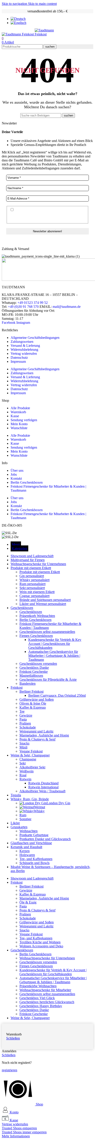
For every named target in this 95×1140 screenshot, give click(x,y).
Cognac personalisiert (34, 596)
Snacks (24, 743)
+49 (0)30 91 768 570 (23, 306)
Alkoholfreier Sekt (32, 767)
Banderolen (27, 683)
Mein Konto (19, 424)
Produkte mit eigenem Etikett (39, 572)
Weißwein (26, 771)
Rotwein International (43, 787)
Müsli (23, 747)
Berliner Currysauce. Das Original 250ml (57, 695)
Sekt (22, 763)
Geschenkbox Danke (34, 667)
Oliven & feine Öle (32, 703)
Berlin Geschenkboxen (27, 482)
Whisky (39, 811)
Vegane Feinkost (31, 751)
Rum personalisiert (32, 584)
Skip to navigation (15, 4)
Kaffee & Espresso (32, 707)
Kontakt (16, 478)
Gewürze (25, 715)
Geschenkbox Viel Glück (37, 998)
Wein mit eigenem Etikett (37, 592)
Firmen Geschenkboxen (36, 636)
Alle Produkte (20, 408)
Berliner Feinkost (31, 691)
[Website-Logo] (18, 34)
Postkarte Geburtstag (33, 835)
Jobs (14, 474)
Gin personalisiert (31, 576)
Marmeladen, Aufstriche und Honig (44, 735)
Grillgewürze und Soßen (36, 699)
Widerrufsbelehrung (24, 349)
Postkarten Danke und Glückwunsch (45, 839)
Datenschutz (19, 357)
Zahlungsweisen (22, 341)
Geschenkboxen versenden (38, 663)
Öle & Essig (27, 902)
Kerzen (24, 851)
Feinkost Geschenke (33, 671)
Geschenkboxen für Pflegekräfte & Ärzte (48, 679)
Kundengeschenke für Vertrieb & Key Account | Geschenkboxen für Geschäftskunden (54, 643)
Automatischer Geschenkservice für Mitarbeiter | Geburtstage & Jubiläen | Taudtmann (54, 655)
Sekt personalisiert (32, 588)
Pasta (23, 719)
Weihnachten (28, 831)
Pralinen (25, 723)
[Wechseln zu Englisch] (18, 23)
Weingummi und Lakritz (36, 731)
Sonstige (25, 819)
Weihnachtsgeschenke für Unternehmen (47, 958)
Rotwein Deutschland (43, 783)
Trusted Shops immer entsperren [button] (24, 1132)
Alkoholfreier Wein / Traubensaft (42, 791)
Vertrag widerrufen (24, 353)
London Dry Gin (58, 803)
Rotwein (25, 779)
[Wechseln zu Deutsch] (18, 19)
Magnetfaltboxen (31, 675)
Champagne (27, 759)
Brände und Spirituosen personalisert (45, 600)
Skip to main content (42, 4)
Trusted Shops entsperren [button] (19, 1128)
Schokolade (27, 727)
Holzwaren (27, 855)
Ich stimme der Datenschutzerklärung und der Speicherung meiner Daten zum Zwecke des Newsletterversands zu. (44, 214)
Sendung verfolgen (24, 420)
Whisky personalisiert (34, 580)
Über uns (17, 470)
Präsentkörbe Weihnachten (38, 986)
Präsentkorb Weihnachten (37, 616)
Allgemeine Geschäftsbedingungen (35, 337)
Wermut (39, 807)
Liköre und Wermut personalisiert (42, 604)
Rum (22, 815)
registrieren (9, 1070)
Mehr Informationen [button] (16, 1136)
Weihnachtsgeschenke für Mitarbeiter (45, 990)
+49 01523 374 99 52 (32, 302)
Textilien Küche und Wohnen (40, 942)
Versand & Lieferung (25, 345)
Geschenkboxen (30, 612)
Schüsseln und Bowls (34, 863)
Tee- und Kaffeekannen (35, 859)
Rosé (23, 775)
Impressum (18, 361)
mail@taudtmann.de (67, 306)
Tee (22, 711)
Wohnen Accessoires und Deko (41, 946)
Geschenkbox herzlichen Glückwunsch (46, 1002)
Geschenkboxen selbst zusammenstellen (47, 632)
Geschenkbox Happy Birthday (40, 1006)
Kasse (15, 416)
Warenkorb (18, 412)
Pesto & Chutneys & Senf (37, 739)
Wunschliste (19, 428)
